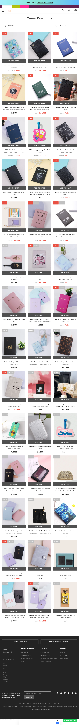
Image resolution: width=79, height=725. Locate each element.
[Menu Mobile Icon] (3, 10)
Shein (24, 7)
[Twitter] (61, 693)
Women (7, 7)
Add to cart (13, 61)
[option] (20, 641)
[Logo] (9, 10)
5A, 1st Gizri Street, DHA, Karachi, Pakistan (5, 675)
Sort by (55, 26)
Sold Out (39, 230)
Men (16, 7)
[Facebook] (57, 693)
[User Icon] (69, 10)
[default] (57, 723)
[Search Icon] (63, 10)
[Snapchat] (75, 693)
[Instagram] (64, 693)
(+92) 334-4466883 (5, 664)
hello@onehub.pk (8, 659)
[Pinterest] (68, 693)
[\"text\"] (14, 52)
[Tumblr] (72, 693)
